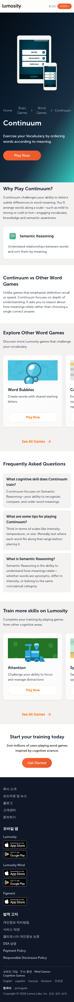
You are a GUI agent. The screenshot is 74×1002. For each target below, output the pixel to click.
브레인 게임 (10, 971)
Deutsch (46, 981)
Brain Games (22, 110)
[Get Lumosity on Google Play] (15, 854)
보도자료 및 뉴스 (15, 796)
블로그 (8, 803)
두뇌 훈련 (26, 971)
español (20, 981)
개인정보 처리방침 (16, 922)
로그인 (52, 6)
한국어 (7, 988)
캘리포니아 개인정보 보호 (21, 936)
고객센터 (9, 810)
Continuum (63, 110)
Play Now (22, 155)
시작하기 (64, 6)
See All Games (33, 441)
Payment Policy (14, 951)
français (33, 981)
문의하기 (9, 817)
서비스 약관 (11, 929)
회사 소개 (10, 789)
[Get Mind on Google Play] (15, 882)
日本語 (59, 981)
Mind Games (42, 971)
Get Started (37, 763)
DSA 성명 (9, 943)
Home (7, 110)
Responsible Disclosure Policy (25, 958)
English (7, 981)
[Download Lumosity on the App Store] (15, 845)
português (21, 988)
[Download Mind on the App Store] (15, 873)
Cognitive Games (14, 975)
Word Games (42, 110)
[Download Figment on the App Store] (15, 901)
